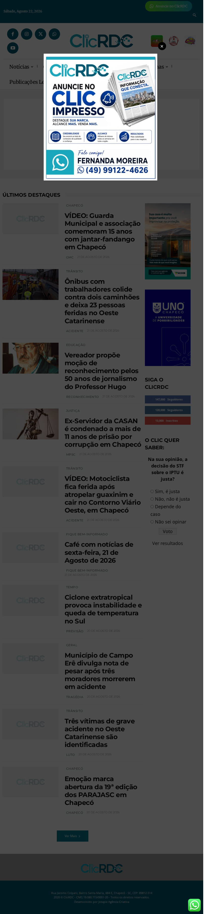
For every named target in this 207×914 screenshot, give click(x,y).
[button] (162, 46)
